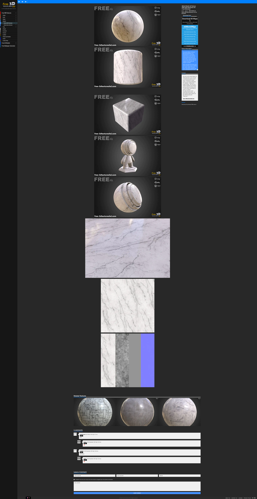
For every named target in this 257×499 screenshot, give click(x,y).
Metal (4, 19)
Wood (4, 15)
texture (194, 178)
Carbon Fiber (5, 40)
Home (183, 27)
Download (184, 178)
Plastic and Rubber (7, 36)
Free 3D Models (6, 43)
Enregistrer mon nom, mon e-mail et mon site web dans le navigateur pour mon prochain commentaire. (94, 496)
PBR (192, 178)
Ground (4, 32)
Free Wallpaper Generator (8, 46)
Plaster (4, 29)
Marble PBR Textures (8, 23)
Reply (81, 452)
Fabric (4, 38)
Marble (4, 21)
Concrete (5, 31)
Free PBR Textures (6, 13)
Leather (4, 34)
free (187, 178)
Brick (4, 17)
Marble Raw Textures (8, 25)
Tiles (4, 27)
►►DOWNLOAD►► (190, 103)
